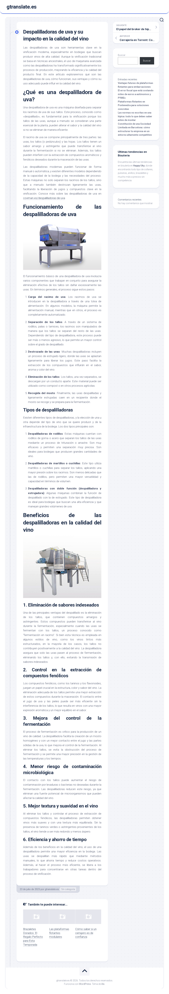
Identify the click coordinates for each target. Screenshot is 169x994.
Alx (102, 984)
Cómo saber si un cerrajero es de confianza (86, 933)
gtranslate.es (22, 7)
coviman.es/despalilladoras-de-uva (44, 198)
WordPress (85, 984)
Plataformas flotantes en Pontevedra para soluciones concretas (133, 105)
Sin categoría (68, 889)
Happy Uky (139, 165)
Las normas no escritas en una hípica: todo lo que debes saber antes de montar (135, 116)
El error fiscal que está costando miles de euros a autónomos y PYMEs (135, 94)
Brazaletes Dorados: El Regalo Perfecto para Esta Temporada (33, 936)
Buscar (121, 55)
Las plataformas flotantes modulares (59, 933)
